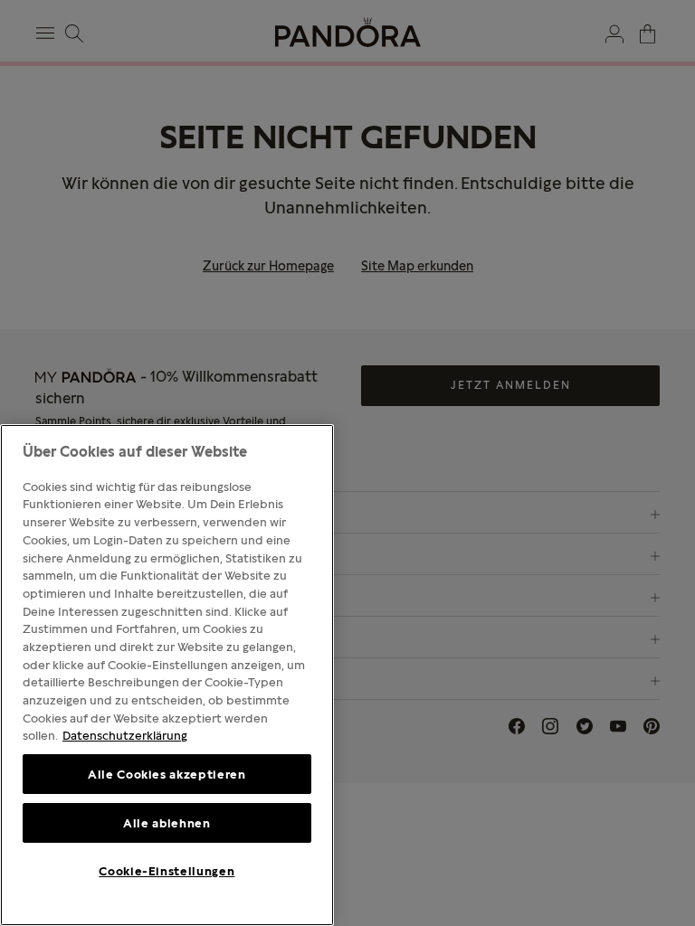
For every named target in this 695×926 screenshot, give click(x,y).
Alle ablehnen (167, 823)
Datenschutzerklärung (124, 735)
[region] (167, 675)
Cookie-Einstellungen (166, 871)
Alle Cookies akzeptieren (167, 774)
